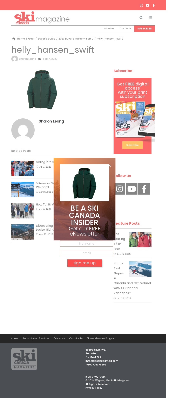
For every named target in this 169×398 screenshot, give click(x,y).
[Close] (109, 165)
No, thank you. (84, 275)
